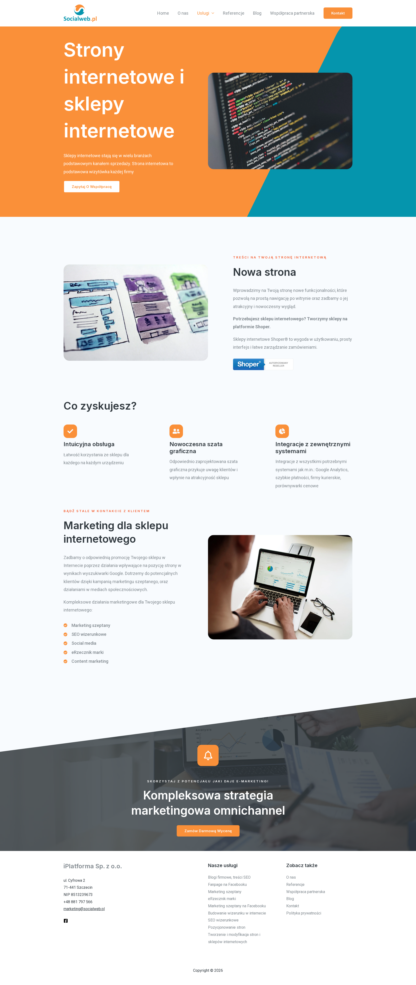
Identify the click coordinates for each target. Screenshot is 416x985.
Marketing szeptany (224, 891)
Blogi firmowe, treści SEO (229, 877)
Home (163, 13)
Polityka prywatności (303, 913)
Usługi (203, 13)
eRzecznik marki (222, 898)
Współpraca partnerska (292, 13)
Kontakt (292, 906)
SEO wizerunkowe (223, 920)
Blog (257, 13)
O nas (183, 13)
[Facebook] (66, 921)
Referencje (233, 13)
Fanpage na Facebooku (227, 884)
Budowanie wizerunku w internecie (237, 913)
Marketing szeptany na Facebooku (237, 906)
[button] (338, 13)
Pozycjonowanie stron (226, 927)
